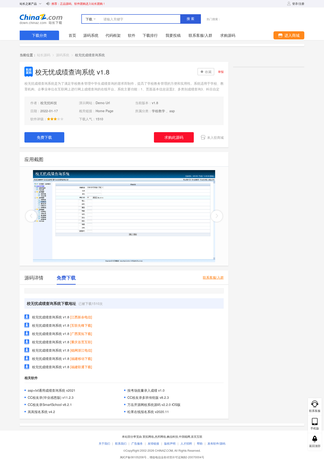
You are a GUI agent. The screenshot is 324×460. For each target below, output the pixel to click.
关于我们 (104, 443)
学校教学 (158, 110)
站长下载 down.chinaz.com (41, 19)
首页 (72, 35)
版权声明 (170, 443)
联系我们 (120, 443)
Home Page (104, 110)
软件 (131, 35)
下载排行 (150, 35)
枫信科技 (172, 436)
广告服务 (137, 443)
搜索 (191, 19)
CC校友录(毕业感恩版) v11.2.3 (51, 397)
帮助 (200, 443)
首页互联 (196, 436)
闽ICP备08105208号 (133, 457)
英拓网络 (148, 436)
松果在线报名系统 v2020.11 (148, 411)
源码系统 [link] (62, 54)
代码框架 (113, 35)
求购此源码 (173, 137)
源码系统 (90, 35)
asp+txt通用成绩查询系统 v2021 (51, 390)
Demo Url (103, 102)
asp (172, 110)
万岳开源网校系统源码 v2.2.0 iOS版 (154, 404)
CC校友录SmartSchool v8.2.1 (50, 404)
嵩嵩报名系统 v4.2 (41, 411)
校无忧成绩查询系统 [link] (90, 54)
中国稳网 (184, 436)
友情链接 (153, 443)
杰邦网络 (160, 436)
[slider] (55, 119)
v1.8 (155, 102)
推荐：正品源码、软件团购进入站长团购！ (78, 3)
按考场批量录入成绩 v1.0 (146, 390)
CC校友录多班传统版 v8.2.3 (148, 397)
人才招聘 (186, 443)
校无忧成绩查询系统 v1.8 (50, 317)
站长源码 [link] (43, 54)
